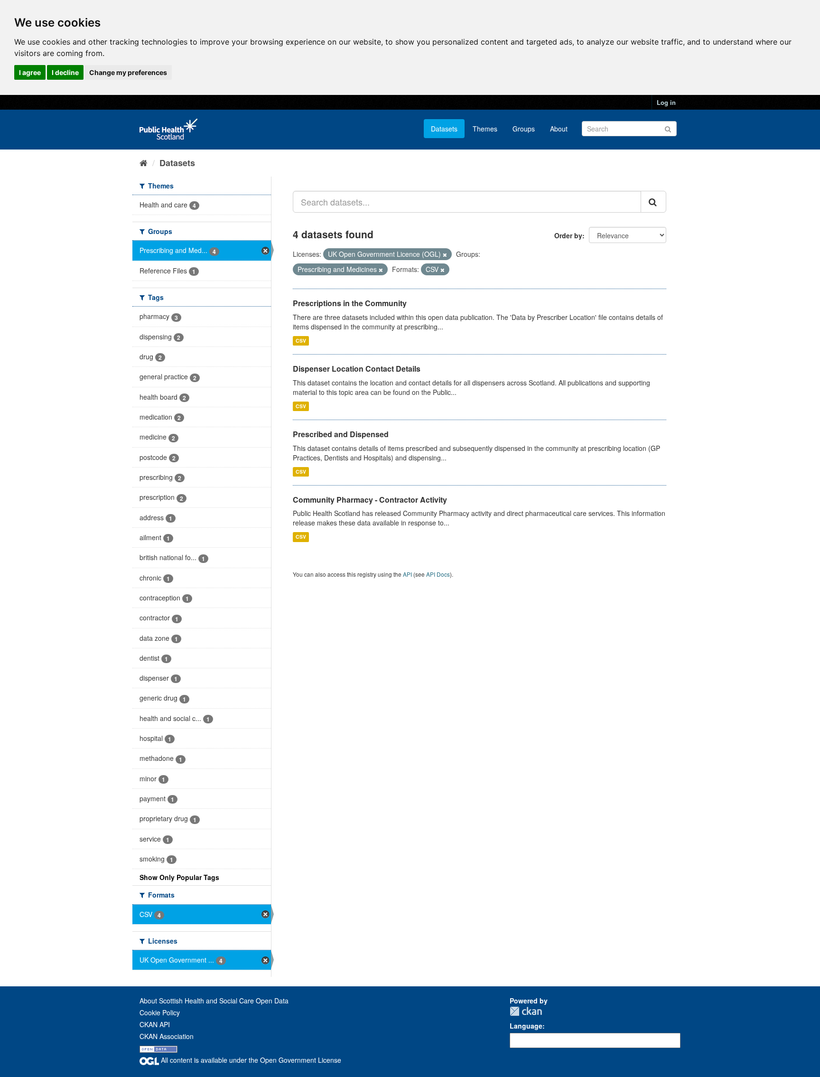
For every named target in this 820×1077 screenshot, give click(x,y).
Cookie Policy (160, 1012)
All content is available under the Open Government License (250, 1060)
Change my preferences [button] (128, 72)
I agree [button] (30, 72)
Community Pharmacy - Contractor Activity (370, 499)
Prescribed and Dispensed (341, 434)
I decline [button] (65, 72)
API (407, 574)
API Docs (438, 574)
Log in (666, 102)
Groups (523, 128)
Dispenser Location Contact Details (356, 368)
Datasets (444, 128)
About (559, 128)
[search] (653, 202)
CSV (301, 340)
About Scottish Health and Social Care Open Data (214, 1000)
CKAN (526, 1011)
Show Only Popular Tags (179, 877)
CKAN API (155, 1024)
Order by (568, 235)
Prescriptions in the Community (350, 303)
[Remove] (445, 254)
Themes (485, 128)
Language (526, 1025)
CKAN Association (167, 1036)
